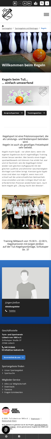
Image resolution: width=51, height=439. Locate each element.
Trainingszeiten (35, 113)
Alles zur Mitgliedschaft (15, 384)
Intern (14, 421)
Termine (8, 389)
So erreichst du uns (12, 357)
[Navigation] (45, 14)
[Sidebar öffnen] (47, 3)
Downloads (9, 386)
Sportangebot (7, 28)
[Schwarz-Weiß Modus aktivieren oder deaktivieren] (15, 3)
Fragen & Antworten (13, 392)
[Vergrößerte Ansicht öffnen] (25, 212)
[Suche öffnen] (42, 3)
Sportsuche (9, 373)
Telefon (12, 311)
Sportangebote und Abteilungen (26, 28)
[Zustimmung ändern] (6, 430)
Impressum (35, 418)
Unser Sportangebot (13, 370)
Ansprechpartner (11, 113)
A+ (29, 3)
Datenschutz (7, 421)
